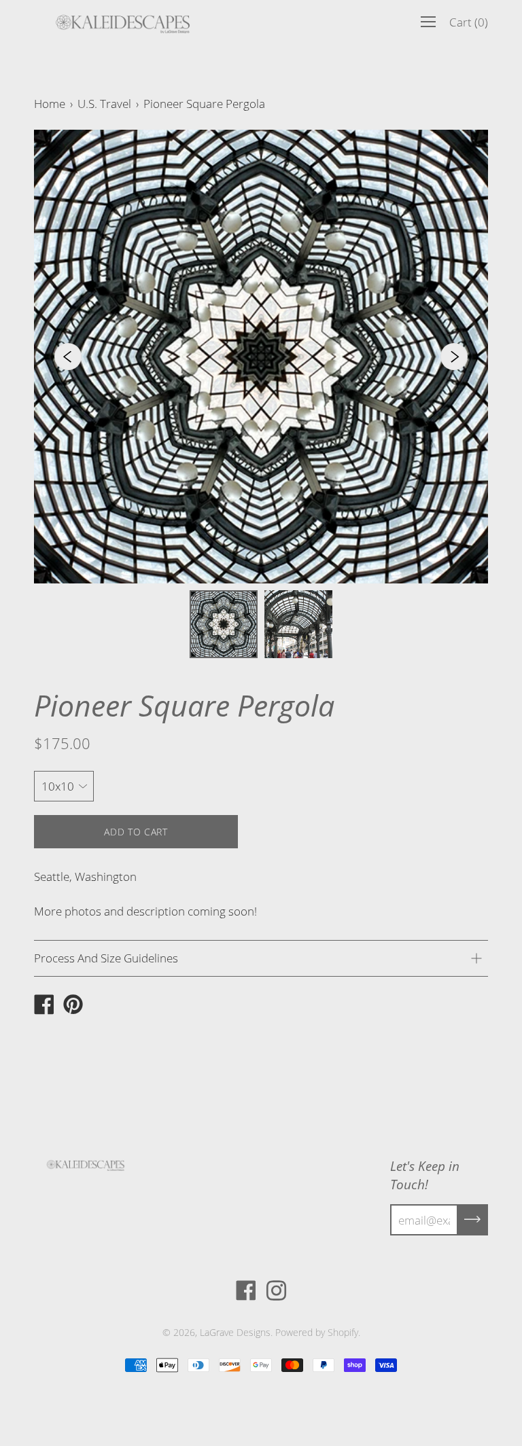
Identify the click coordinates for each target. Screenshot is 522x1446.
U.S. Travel (104, 103)
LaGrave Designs (235, 1332)
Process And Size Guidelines (106, 958)
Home (49, 103)
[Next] (454, 356)
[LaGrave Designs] (44, 1006)
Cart (468, 22)
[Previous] (68, 356)
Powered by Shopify (316, 1332)
